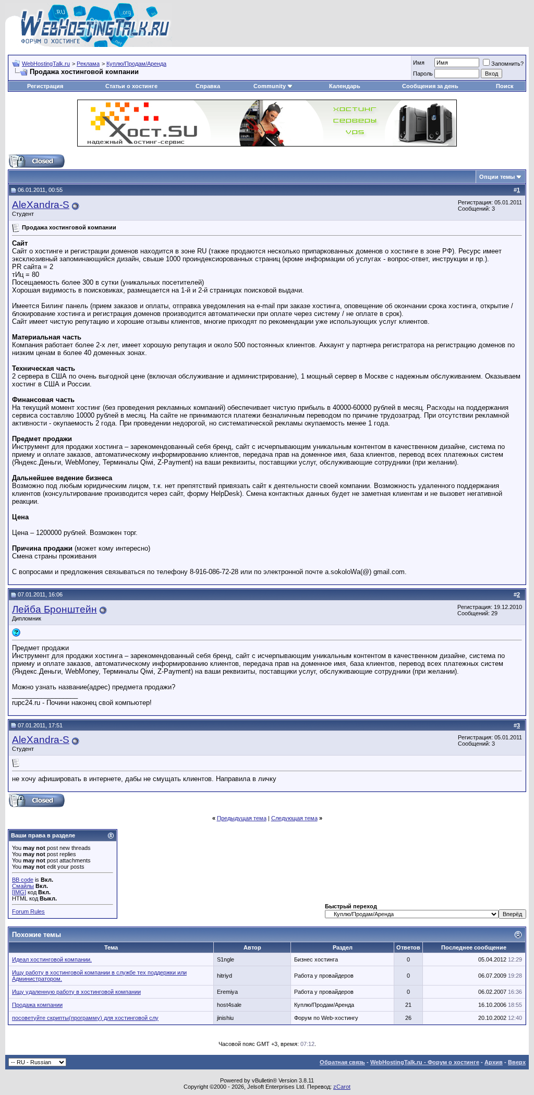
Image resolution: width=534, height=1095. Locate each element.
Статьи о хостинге (131, 86)
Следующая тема (294, 818)
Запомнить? (507, 63)
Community (269, 86)
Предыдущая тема (241, 818)
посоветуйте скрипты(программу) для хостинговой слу (85, 1018)
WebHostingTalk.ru (46, 63)
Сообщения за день (430, 86)
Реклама (88, 63)
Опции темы (497, 177)
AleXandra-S (40, 204)
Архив (493, 1062)
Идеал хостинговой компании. (52, 959)
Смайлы (23, 886)
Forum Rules (28, 911)
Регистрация (45, 86)
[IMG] (19, 892)
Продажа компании (37, 1005)
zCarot (341, 1087)
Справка (208, 86)
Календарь (344, 86)
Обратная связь (342, 1062)
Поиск (505, 86)
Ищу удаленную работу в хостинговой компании (76, 992)
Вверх (517, 1062)
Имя (418, 62)
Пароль (423, 73)
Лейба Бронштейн (54, 609)
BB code (22, 880)
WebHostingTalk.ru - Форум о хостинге (424, 1062)
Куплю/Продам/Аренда (136, 63)
